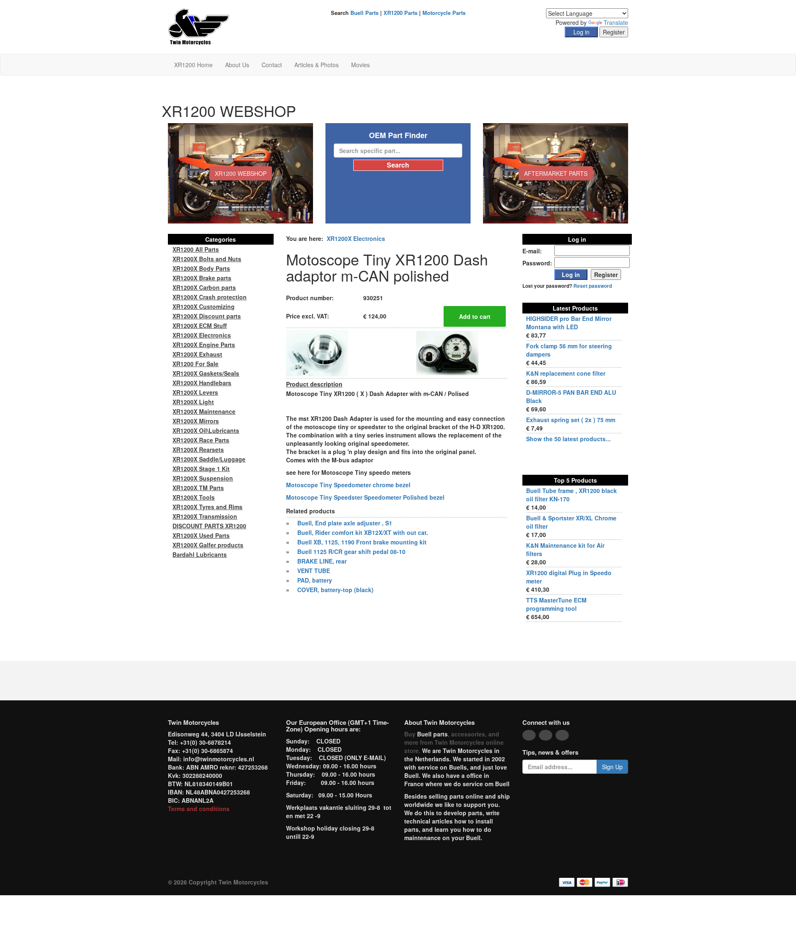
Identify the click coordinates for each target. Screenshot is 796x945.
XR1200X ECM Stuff (199, 325)
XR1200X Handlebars (201, 383)
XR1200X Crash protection (209, 297)
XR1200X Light (193, 402)
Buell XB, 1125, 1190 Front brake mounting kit (362, 542)
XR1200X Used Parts (201, 535)
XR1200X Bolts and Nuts (206, 259)
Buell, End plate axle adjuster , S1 (344, 523)
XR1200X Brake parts (201, 278)
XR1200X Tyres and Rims (207, 507)
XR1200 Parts (400, 13)
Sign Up (612, 767)
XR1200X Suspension (202, 478)
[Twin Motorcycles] (199, 26)
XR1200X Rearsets (198, 449)
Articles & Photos (316, 65)
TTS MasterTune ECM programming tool (556, 604)
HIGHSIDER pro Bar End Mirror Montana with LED (569, 322)
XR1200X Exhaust (197, 354)
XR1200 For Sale (195, 364)
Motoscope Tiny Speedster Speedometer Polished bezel (365, 497)
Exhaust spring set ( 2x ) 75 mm (570, 419)
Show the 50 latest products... (568, 439)
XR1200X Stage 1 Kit (201, 468)
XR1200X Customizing (203, 306)
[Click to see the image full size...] (317, 352)
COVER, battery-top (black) (335, 589)
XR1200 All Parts (195, 249)
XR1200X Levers (195, 392)
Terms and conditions (199, 808)
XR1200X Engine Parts (203, 344)
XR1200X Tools (193, 497)
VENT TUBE (313, 570)
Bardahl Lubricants (199, 554)
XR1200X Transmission (204, 516)
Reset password (592, 285)
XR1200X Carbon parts (204, 287)
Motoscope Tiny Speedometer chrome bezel (348, 485)
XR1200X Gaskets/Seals (205, 373)
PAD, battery (314, 580)
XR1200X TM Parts (198, 487)
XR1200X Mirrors (195, 421)
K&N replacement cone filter (565, 373)
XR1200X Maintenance (203, 411)
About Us (237, 65)
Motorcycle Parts (444, 13)
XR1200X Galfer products (207, 545)
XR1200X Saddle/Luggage (208, 459)
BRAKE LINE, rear (322, 561)
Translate (616, 22)
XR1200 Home (193, 65)
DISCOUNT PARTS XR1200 (209, 526)
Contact (272, 65)
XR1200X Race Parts (200, 440)
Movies (360, 65)
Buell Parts (364, 13)
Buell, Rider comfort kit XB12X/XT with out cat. (362, 532)
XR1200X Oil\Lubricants (205, 430)
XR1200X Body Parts (201, 268)
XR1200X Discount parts (206, 316)
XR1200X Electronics (356, 238)
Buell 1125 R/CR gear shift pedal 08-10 (351, 551)
